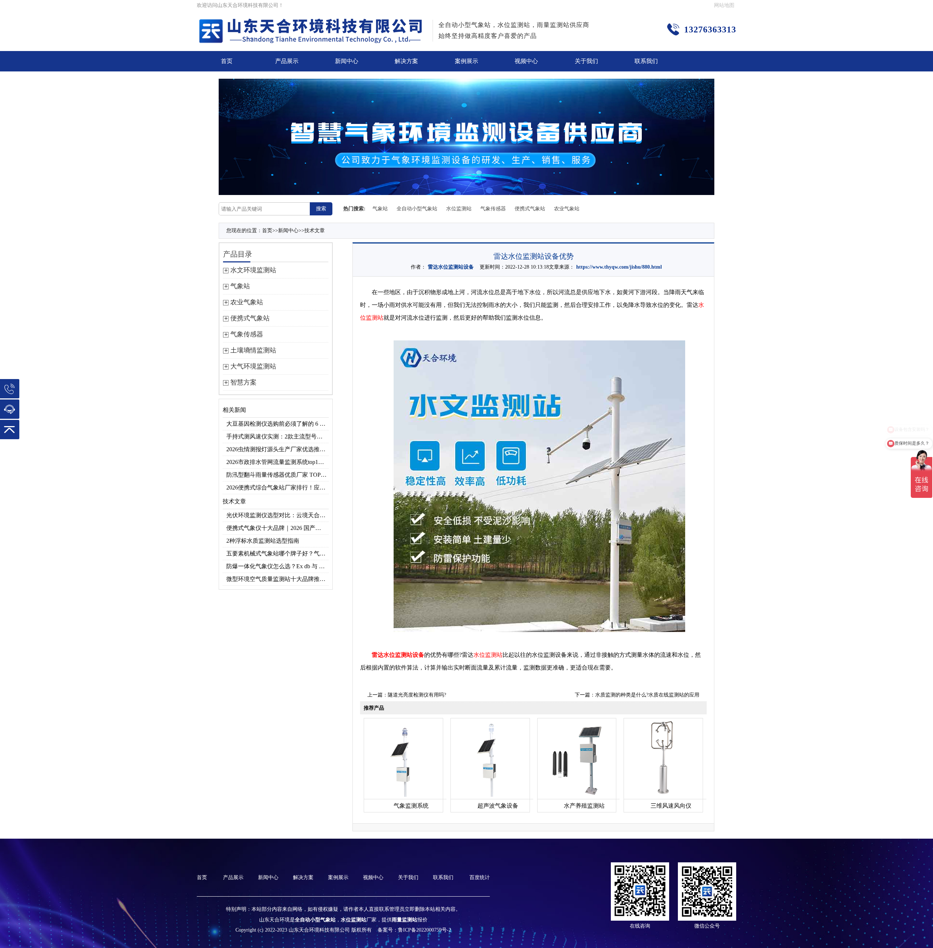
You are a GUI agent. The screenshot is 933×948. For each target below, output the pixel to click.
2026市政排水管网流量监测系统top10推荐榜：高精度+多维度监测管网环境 (277, 462)
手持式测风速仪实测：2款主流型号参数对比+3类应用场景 (277, 436)
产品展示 (286, 61)
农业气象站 (566, 208)
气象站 (380, 208)
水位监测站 (459, 208)
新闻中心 (346, 61)
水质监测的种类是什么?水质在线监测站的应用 (647, 695)
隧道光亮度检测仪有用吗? (417, 695)
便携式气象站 (530, 208)
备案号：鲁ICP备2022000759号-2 (414, 930)
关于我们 (586, 61)
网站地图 (724, 5)
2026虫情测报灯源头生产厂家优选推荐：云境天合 (277, 449)
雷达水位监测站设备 (451, 267)
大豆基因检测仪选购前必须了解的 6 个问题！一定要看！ (277, 424)
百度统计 (479, 877)
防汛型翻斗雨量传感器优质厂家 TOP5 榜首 (277, 475)
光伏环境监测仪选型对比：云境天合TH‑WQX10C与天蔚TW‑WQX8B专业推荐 (277, 515)
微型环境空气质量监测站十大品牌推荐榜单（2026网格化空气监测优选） (277, 579)
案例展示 (466, 61)
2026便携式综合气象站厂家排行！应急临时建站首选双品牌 (277, 487)
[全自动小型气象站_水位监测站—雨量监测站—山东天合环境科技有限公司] (312, 23)
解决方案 (406, 61)
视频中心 (526, 61)
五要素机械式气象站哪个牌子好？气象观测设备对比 (277, 553)
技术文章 (314, 230)
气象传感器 (493, 208)
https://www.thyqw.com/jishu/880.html (619, 267)
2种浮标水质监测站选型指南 (262, 541)
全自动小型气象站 (417, 208)
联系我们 (646, 61)
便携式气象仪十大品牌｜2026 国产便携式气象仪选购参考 (277, 528)
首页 (227, 61)
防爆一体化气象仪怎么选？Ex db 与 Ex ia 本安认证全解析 (277, 566)
